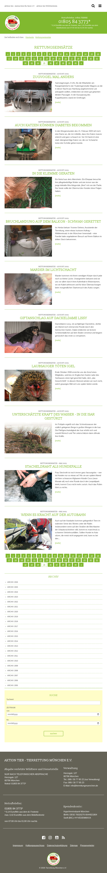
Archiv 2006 (12, 680)
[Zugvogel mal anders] (28, 96)
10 (61, 556)
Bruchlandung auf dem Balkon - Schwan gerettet (53, 220)
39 (69, 63)
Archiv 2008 (12, 671)
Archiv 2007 (12, 676)
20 (28, 560)
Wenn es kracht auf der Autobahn (53, 514)
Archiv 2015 (12, 636)
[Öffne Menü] (100, 6)
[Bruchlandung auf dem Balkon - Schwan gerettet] (28, 241)
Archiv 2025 (12, 587)
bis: (8, 720)
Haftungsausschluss (35, 845)
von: (8, 711)
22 (41, 560)
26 (66, 560)
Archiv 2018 (12, 621)
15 (92, 556)
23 (47, 560)
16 (98, 556)
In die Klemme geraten (53, 172)
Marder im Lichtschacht (53, 269)
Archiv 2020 (12, 612)
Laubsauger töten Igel (53, 365)
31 (97, 560)
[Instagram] (50, 838)
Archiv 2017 (12, 626)
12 (73, 556)
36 (50, 63)
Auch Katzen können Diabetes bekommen (53, 124)
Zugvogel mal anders (53, 76)
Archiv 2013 (12, 646)
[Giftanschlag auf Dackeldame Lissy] (28, 337)
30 (91, 560)
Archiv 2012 (12, 651)
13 (79, 556)
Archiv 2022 (12, 602)
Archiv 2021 (12, 607)
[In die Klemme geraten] (28, 192)
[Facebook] (43, 838)
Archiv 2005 (12, 685)
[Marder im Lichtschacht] (28, 289)
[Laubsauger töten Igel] (28, 385)
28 (78, 560)
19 (22, 560)
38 (63, 63)
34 (38, 63)
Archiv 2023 (12, 597)
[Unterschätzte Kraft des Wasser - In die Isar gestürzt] (28, 437)
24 (53, 560)
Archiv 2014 (12, 641)
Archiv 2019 (12, 617)
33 (32, 63)
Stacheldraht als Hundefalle (53, 465)
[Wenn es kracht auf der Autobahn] (28, 534)
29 (84, 560)
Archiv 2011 (12, 656)
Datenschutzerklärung (57, 845)
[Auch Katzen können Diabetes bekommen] (28, 144)
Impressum (18, 845)
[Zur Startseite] (53, 859)
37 (57, 63)
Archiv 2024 (12, 592)
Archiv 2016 (12, 631)
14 (85, 556)
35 (44, 63)
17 (9, 560)
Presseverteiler (87, 845)
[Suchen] (94, 6)
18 (15, 560)
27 (72, 560)
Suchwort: (10, 699)
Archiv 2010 (12, 661)
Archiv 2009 (12, 666)
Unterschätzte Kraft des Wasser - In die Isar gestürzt (53, 415)
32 (25, 63)
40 (76, 63)
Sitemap (74, 845)
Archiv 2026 (12, 582)
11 (67, 556)
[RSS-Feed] (63, 838)
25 (59, 560)
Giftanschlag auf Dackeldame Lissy (53, 317)
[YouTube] (56, 838)
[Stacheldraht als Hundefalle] (28, 486)
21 (34, 560)
